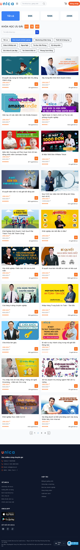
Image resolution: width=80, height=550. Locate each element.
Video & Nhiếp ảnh (9, 45)
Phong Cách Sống (46, 50)
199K (50, 16)
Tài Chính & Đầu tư (28, 50)
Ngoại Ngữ (24, 45)
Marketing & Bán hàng (43, 40)
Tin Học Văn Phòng (39, 45)
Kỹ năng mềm (55, 45)
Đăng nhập (74, 4)
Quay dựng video (47, 490)
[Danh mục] (17, 3)
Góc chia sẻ (5, 496)
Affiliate (44, 496)
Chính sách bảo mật (8, 502)
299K (69, 16)
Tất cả (10, 16)
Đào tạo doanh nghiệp (48, 487)
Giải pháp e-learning (48, 484)
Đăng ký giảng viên (47, 481)
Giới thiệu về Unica (7, 486)
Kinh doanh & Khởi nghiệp (22, 40)
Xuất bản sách (46, 493)
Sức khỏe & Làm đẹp (10, 50)
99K (30, 16)
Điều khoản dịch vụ (7, 499)
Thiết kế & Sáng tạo (62, 40)
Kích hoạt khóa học (7, 493)
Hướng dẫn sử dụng (8, 489)
